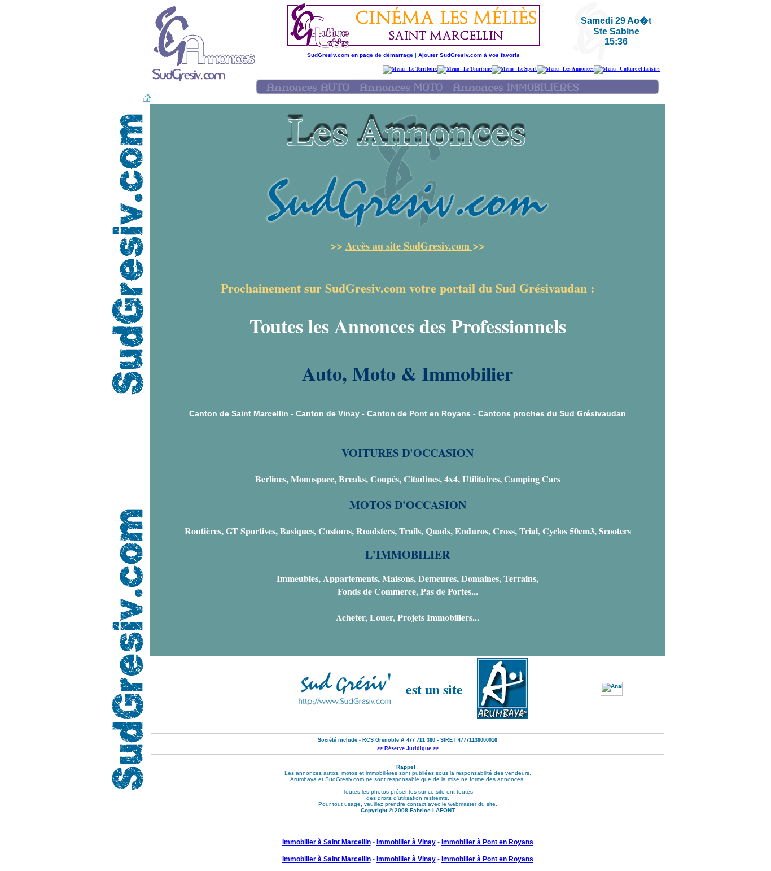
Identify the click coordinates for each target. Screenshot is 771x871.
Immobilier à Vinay (406, 842)
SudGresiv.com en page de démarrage (360, 55)
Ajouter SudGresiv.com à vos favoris (469, 55)
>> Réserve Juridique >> (408, 748)
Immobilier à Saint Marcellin (326, 842)
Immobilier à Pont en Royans (487, 842)
